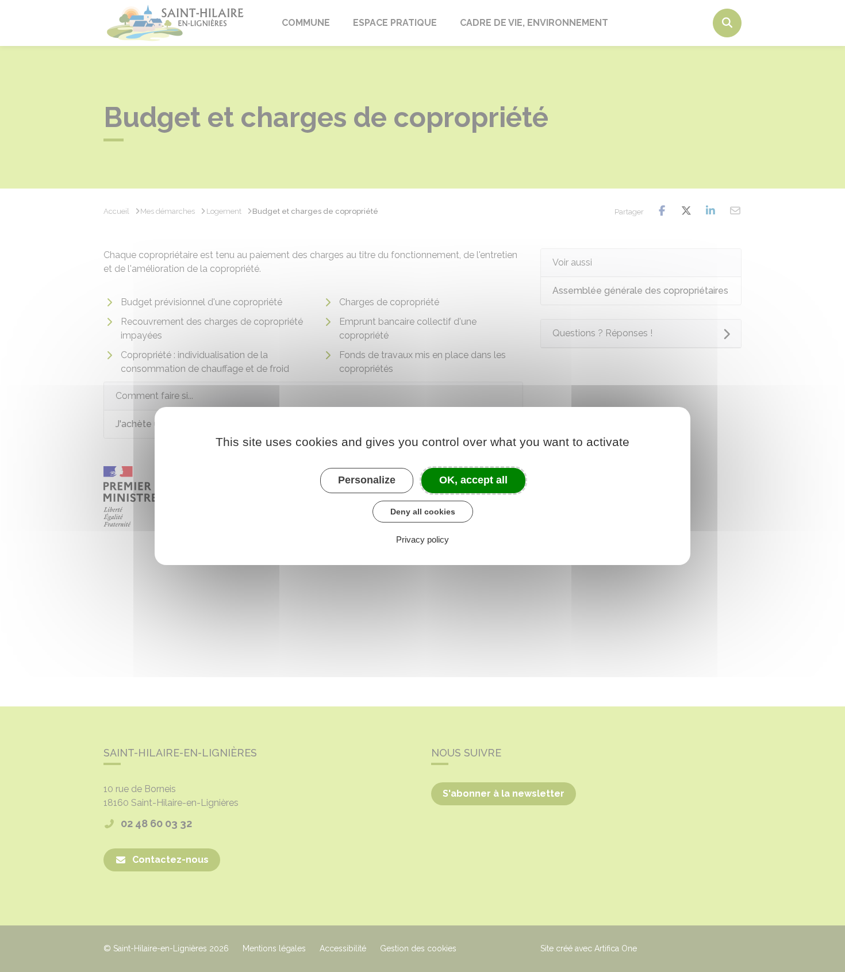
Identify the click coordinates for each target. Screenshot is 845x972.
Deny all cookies (422, 511)
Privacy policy (422, 539)
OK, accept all (473, 480)
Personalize (366, 480)
